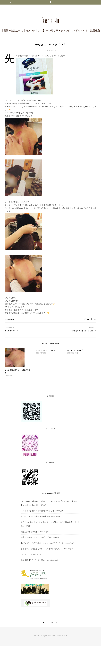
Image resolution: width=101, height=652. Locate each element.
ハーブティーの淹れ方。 (76, 350)
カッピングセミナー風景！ (45, 350)
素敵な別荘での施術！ (30, 531)
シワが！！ (25, 554)
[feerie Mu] (50, 22)
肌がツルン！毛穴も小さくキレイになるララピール (42, 543)
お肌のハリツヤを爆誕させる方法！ (35, 516)
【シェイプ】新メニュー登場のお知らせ (37, 510)
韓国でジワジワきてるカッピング (35, 537)
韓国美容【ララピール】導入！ (34, 560)
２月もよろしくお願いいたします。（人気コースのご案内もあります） (50, 522)
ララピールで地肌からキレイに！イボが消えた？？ (42, 548)
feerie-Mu (10, 319)
